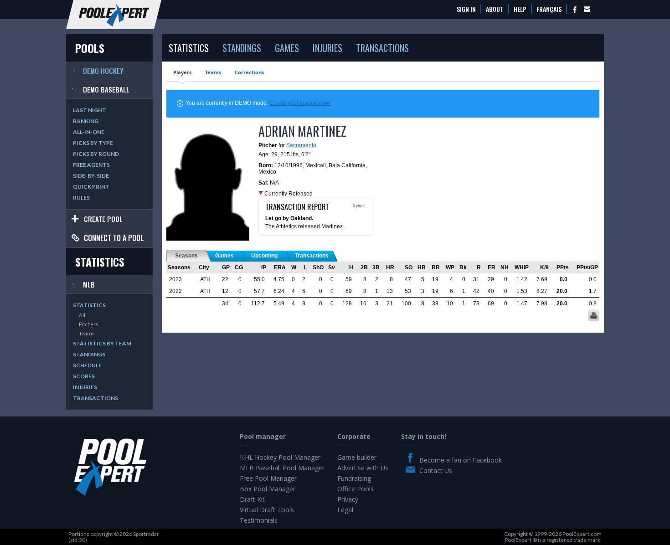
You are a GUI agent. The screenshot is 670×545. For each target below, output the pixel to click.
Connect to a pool (114, 237)
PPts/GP (587, 267)
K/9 (544, 267)
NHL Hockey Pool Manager (280, 457)
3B (376, 267)
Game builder (356, 457)
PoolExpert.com (582, 533)
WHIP (522, 267)
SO (408, 267)
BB (436, 267)
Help (520, 9)
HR (390, 267)
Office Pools (355, 488)
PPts (563, 267)
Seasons (179, 267)
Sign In (466, 9)
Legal (345, 509)
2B (364, 267)
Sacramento (301, 145)
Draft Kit (252, 499)
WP (450, 267)
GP (226, 267)
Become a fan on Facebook (460, 460)
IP (263, 267)
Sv (331, 267)
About (495, 9)
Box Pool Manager (267, 488)
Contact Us (435, 470)
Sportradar (146, 533)
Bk (463, 267)
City (204, 267)
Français (549, 9)
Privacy (347, 499)
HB (421, 267)
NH (504, 267)
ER (491, 267)
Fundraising (354, 478)
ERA (280, 267)
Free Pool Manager (268, 478)
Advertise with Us (362, 467)
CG (239, 267)
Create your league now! (299, 103)
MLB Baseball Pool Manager (282, 467)
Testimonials (259, 520)
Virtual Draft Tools (267, 509)
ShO (318, 267)
